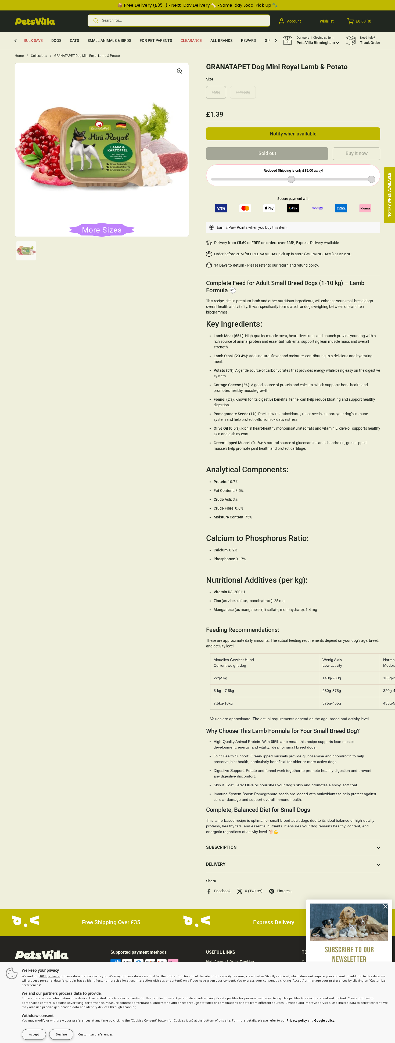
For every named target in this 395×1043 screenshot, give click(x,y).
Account (294, 21)
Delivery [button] (215, 864)
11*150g (243, 92)
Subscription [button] (221, 847)
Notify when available (293, 134)
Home (19, 56)
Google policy (324, 1020)
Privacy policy (297, 1020)
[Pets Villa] (35, 21)
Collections (39, 56)
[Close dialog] (385, 906)
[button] (360, 21)
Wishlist (327, 21)
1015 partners (50, 976)
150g (216, 92)
